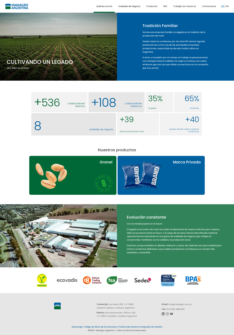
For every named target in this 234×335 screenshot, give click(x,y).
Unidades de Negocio (129, 6)
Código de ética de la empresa (100, 326)
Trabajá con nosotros (184, 6)
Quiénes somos (104, 6)
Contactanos (209, 6)
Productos (151, 6)
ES (222, 6)
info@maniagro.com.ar (180, 304)
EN (227, 6)
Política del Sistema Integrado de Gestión (140, 326)
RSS (165, 6)
